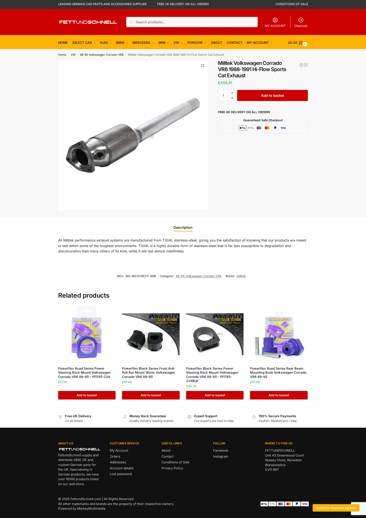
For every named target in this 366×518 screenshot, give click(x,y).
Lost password (121, 474)
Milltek (241, 276)
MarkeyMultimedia (91, 508)
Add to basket (272, 95)
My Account (119, 450)
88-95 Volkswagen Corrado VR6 (101, 54)
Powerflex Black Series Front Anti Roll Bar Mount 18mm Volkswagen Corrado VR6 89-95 (148, 372)
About (166, 450)
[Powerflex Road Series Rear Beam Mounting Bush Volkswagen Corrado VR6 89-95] (279, 334)
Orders (115, 456)
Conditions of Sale (176, 462)
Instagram (220, 456)
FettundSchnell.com (86, 499)
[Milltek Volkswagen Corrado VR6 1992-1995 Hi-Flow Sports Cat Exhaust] (301, 65)
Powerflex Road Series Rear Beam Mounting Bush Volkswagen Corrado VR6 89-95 (278, 372)
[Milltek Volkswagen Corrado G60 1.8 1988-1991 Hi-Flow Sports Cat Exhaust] (306, 65)
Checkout (300, 26)
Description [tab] (183, 227)
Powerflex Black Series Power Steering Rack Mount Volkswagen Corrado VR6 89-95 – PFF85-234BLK (212, 374)
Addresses (118, 462)
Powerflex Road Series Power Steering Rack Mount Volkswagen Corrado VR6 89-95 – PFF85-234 (84, 372)
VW (73, 54)
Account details (122, 468)
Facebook (220, 450)
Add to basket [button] (86, 395)
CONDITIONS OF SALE (292, 4)
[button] (203, 65)
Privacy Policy (172, 468)
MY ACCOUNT (275, 26)
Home (62, 54)
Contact (167, 456)
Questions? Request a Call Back (336, 507)
